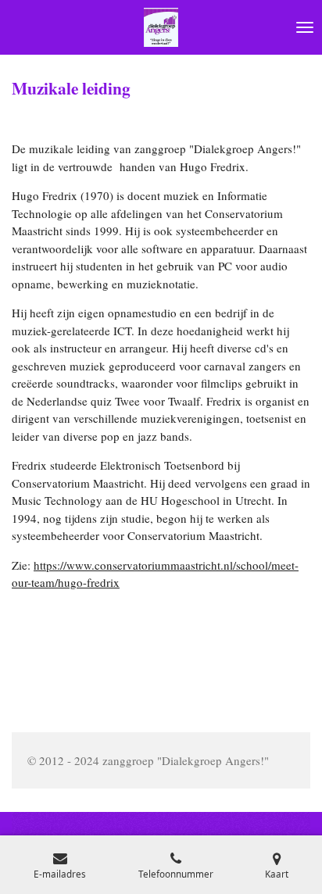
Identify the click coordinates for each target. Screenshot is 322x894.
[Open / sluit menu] (305, 27)
